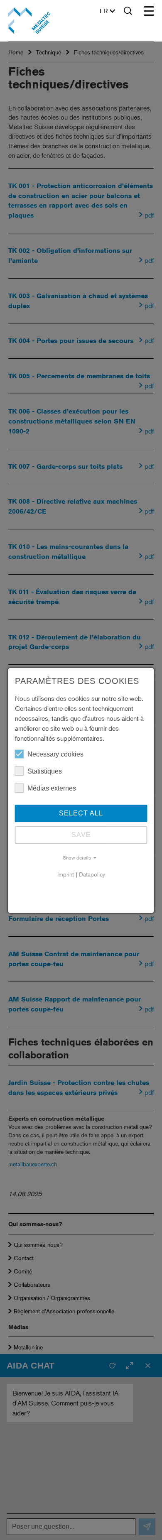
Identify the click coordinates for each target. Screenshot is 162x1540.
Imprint (65, 874)
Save (81, 834)
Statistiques (44, 771)
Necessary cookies (55, 754)
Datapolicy (92, 874)
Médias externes (51, 788)
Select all (81, 813)
